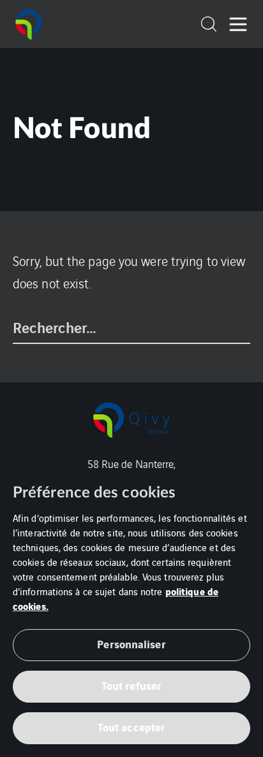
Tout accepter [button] (131, 727)
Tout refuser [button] (131, 685)
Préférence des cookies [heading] (94, 493)
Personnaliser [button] (131, 644)
